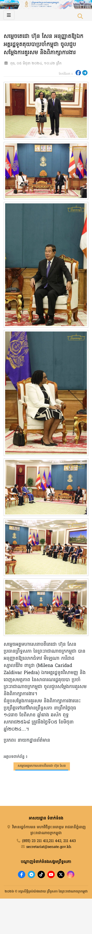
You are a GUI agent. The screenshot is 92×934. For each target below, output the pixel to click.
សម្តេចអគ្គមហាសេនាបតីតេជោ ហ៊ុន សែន (42, 766)
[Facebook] (21, 874)
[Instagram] (70, 874)
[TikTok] (41, 874)
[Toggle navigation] (8, 15)
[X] (61, 874)
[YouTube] (51, 874)
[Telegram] (31, 874)
